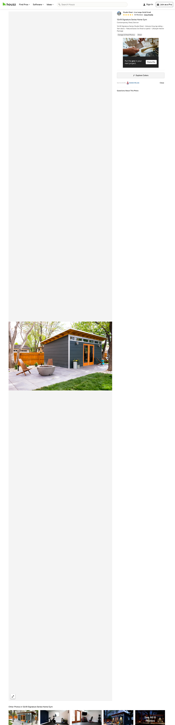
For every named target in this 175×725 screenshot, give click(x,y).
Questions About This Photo (127, 91)
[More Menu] (107, 696)
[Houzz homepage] (9, 4)
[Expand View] (12, 696)
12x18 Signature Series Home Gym (38, 707)
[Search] (59, 4)
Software (37, 4)
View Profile (148, 15)
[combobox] (92, 4)
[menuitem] (24, 4)
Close (162, 83)
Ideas (49, 4)
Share (55, 696)
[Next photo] (108, 356)
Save (68, 696)
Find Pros (23, 4)
